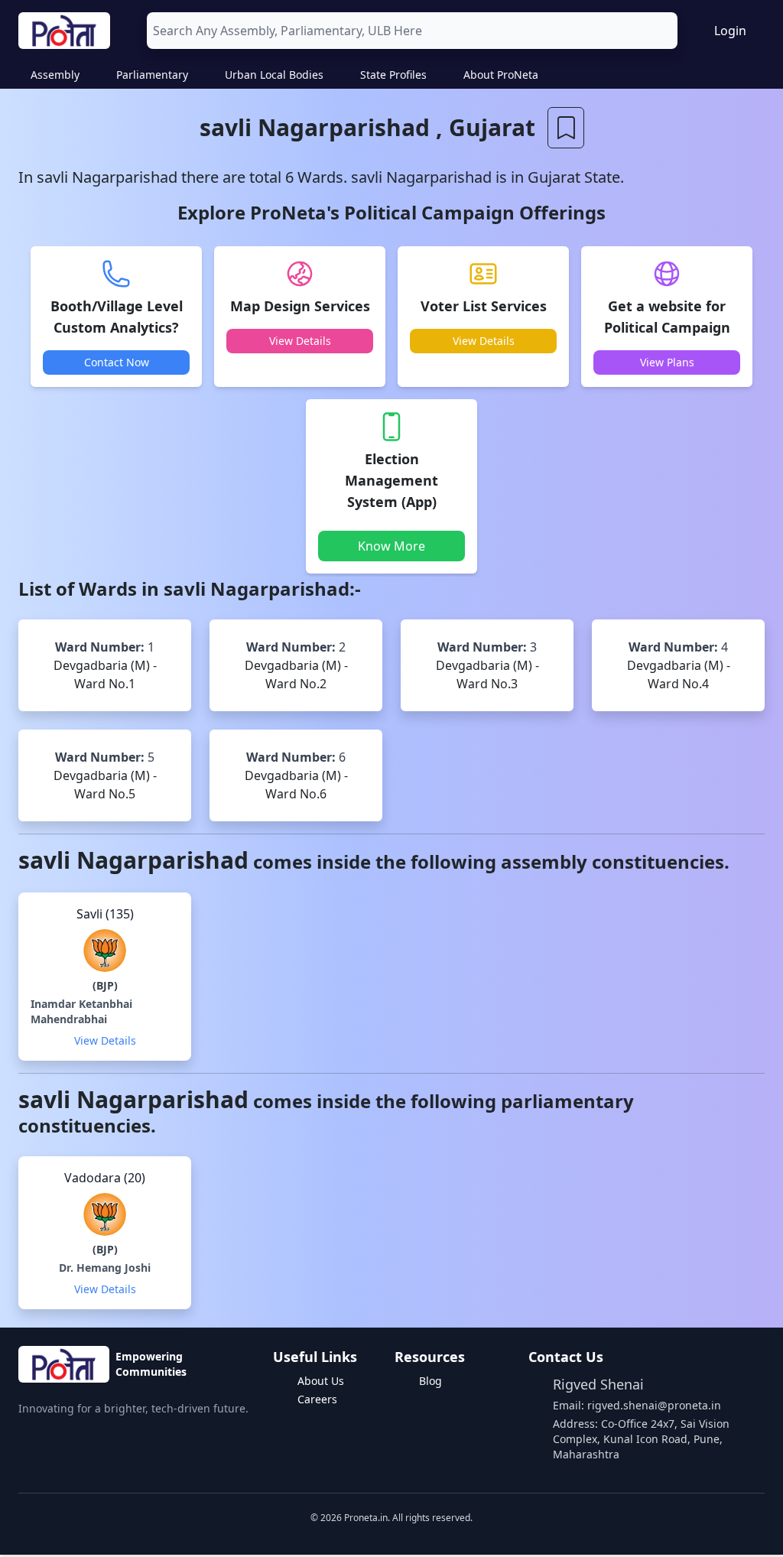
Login (730, 30)
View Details (300, 340)
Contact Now (116, 362)
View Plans (667, 362)
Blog (430, 1380)
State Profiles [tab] (393, 74)
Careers (317, 1399)
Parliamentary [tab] (152, 74)
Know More (391, 546)
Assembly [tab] (55, 74)
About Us (320, 1380)
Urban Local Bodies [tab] (274, 74)
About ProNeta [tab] (500, 74)
